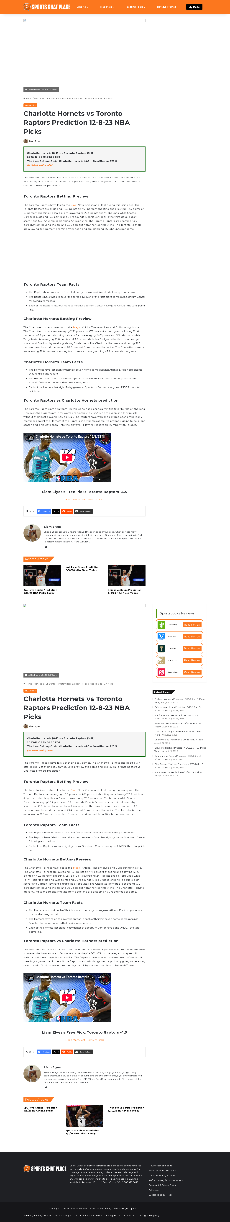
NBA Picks (39, 98)
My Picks (194, 7)
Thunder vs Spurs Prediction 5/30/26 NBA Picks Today (126, 1109)
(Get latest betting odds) (40, 165)
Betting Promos (166, 6)
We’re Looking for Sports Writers (166, 1180)
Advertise (154, 1190)
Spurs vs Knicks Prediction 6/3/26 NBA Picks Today (82, 1132)
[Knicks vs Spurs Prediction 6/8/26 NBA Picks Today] (127, 575)
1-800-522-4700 (130, 1215)
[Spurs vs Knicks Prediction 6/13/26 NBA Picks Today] (42, 575)
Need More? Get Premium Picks (84, 499)
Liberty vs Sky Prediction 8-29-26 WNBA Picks (178, 739)
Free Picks (106, 6)
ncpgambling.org (149, 1215)
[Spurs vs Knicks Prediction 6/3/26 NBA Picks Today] (84, 1116)
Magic (77, 327)
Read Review (192, 624)
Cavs (74, 204)
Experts (81, 6)
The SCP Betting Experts (162, 1175)
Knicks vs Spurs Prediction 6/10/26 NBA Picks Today (82, 569)
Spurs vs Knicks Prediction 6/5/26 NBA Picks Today (40, 1109)
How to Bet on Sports (160, 1165)
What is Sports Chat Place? (163, 1170)
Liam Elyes (34, 141)
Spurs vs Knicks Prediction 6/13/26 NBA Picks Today (40, 591)
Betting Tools (134, 6)
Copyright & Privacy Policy (162, 1185)
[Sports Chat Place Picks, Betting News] (46, 7)
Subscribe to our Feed (161, 1195)
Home (28, 98)
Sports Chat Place (100, 1208)
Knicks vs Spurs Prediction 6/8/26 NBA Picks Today (125, 591)
